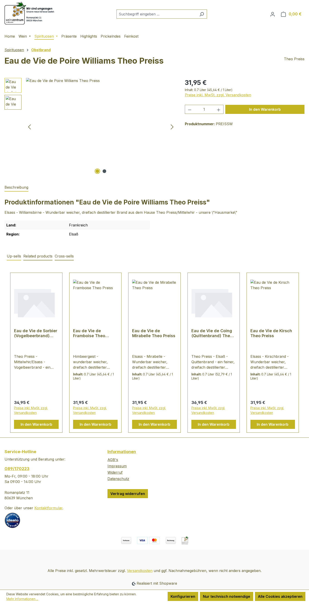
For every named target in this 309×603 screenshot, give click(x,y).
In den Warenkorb (265, 109)
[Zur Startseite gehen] (30, 13)
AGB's (112, 459)
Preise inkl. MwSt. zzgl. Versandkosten (218, 95)
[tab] (16, 187)
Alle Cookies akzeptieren (280, 596)
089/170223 (17, 468)
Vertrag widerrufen (127, 493)
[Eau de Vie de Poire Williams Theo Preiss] (101, 126)
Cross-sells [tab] (64, 256)
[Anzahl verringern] (189, 109)
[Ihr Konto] (272, 14)
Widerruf (115, 472)
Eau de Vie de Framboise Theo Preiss (89, 333)
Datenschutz (118, 478)
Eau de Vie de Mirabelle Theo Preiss (153, 333)
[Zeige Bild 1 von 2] (97, 171)
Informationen (121, 451)
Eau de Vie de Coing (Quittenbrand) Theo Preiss (212, 333)
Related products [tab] (37, 256)
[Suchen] (201, 14)
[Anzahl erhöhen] (218, 109)
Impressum (117, 466)
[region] (90, 126)
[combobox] (156, 14)
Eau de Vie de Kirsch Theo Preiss (271, 333)
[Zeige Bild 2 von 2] (104, 171)
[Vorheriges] (29, 126)
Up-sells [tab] (14, 256)
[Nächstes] (172, 126)
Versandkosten (139, 570)
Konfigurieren (183, 596)
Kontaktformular (48, 508)
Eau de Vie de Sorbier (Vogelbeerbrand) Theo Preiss (35, 333)
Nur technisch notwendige (226, 596)
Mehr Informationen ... (22, 599)
